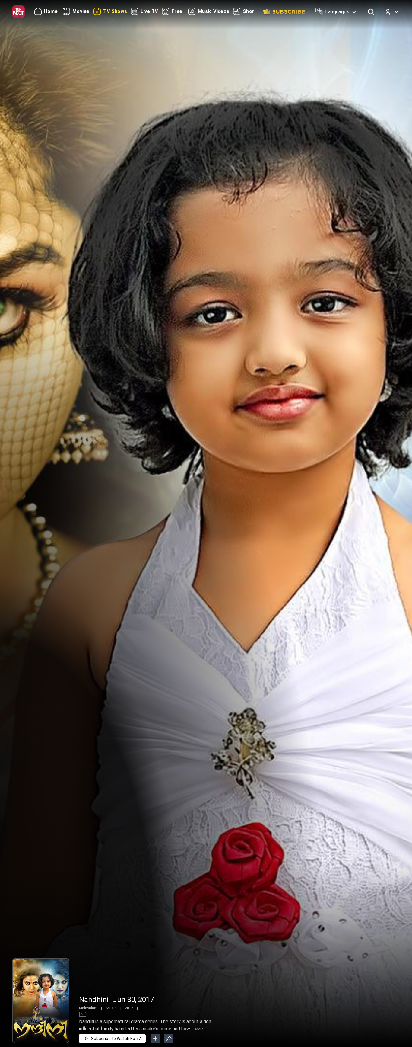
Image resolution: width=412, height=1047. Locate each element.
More (199, 1029)
